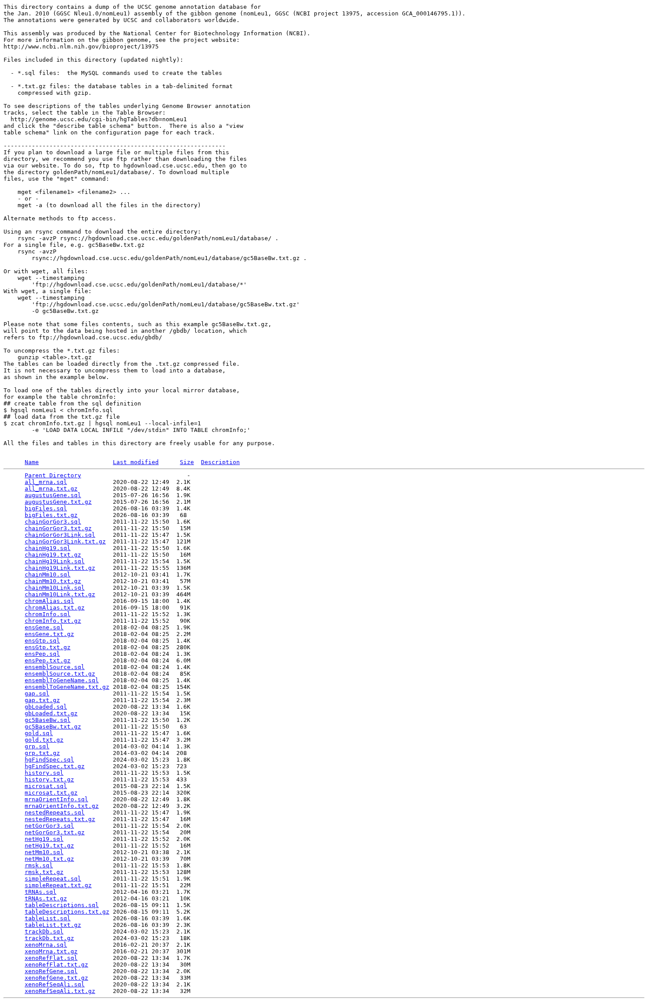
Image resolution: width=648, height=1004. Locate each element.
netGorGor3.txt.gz (55, 832)
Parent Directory (53, 475)
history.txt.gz (49, 779)
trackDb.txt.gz (49, 938)
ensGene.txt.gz (49, 634)
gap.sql (37, 693)
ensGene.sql (44, 627)
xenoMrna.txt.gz (51, 951)
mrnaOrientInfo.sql (56, 799)
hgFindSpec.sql (49, 759)
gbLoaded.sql (46, 706)
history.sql (44, 773)
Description (220, 462)
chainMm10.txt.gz (53, 581)
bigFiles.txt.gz (51, 515)
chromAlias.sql (49, 601)
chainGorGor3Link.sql (60, 535)
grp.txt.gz (42, 753)
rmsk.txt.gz (44, 872)
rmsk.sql (39, 865)
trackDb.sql (44, 931)
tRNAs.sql (40, 892)
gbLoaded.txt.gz (51, 713)
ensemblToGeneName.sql (62, 680)
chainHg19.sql (48, 548)
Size (187, 462)
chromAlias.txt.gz (55, 607)
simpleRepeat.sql (53, 878)
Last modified (136, 462)
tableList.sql (48, 918)
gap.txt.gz (42, 700)
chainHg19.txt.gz (53, 554)
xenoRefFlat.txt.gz (56, 964)
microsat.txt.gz (51, 792)
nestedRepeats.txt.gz (60, 819)
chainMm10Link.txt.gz (60, 594)
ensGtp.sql (42, 640)
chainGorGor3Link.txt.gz (65, 541)
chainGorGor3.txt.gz (58, 528)
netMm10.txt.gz (49, 858)
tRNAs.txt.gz (46, 898)
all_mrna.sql (46, 482)
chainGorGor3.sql (53, 521)
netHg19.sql (44, 839)
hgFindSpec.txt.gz (55, 766)
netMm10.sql (44, 852)
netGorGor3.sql (49, 825)
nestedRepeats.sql (55, 812)
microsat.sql (46, 786)
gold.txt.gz (44, 739)
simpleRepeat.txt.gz (58, 885)
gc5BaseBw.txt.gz (53, 726)
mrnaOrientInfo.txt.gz (62, 806)
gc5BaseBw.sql (48, 720)
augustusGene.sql (53, 495)
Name (32, 462)
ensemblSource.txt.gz (60, 673)
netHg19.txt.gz (49, 845)
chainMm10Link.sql (55, 587)
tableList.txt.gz (53, 925)
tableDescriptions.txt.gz (67, 911)
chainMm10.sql (48, 574)
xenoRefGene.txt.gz (56, 977)
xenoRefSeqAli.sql (55, 984)
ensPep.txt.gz (48, 660)
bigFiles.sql (46, 508)
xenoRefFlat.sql (51, 958)
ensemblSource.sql (55, 667)
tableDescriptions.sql (62, 905)
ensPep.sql (42, 654)
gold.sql (39, 733)
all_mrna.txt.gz (51, 488)
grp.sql (37, 746)
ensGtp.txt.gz (48, 647)
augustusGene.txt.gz (58, 501)
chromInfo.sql (48, 614)
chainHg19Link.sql (55, 561)
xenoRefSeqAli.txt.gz (60, 991)
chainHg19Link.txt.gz (60, 568)
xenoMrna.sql (46, 944)
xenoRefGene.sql (51, 971)
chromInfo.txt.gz (53, 620)
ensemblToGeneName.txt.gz (67, 687)
